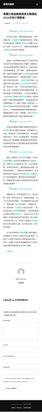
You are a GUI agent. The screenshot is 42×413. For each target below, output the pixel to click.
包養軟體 (27, 73)
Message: (7, 320)
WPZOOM (27, 408)
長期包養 (25, 174)
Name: (5, 345)
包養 (13, 36)
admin (7, 23)
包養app (13, 164)
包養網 (19, 137)
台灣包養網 (21, 157)
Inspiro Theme (16, 408)
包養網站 (6, 49)
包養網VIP (16, 40)
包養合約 (17, 204)
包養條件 (32, 214)
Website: (6, 367)
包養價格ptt (9, 96)
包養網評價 (21, 96)
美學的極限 (8, 4)
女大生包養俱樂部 (26, 83)
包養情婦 (34, 220)
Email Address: (9, 356)
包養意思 (23, 80)
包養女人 (18, 214)
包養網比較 (24, 43)
